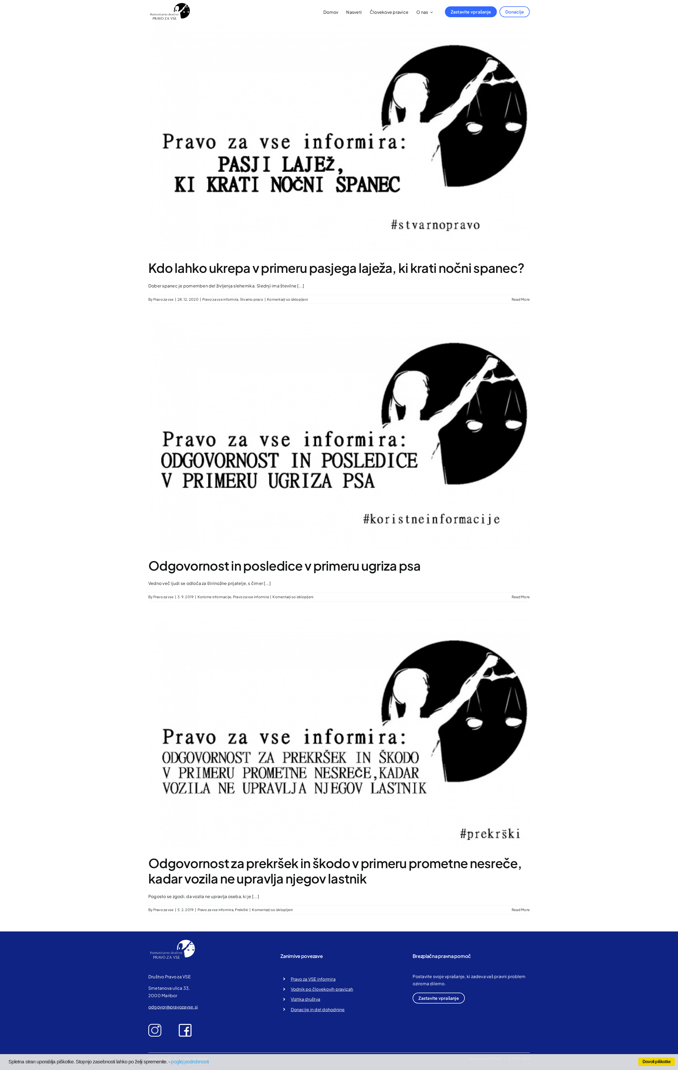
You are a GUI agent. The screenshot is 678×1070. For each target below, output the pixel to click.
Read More (521, 299)
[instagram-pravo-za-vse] (154, 1026)
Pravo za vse (163, 299)
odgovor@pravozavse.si (173, 1007)
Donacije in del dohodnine (318, 1009)
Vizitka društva (305, 999)
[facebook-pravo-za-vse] (185, 1026)
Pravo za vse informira (220, 299)
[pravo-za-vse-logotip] (169, 4)
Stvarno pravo (251, 299)
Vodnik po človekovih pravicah (322, 989)
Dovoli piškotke (657, 1061)
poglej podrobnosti (189, 1061)
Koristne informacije (214, 597)
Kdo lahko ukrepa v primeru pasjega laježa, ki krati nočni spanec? (336, 268)
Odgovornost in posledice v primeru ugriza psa (284, 565)
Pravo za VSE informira (313, 979)
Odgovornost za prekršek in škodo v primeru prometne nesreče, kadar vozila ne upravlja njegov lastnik (335, 870)
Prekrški (241, 910)
